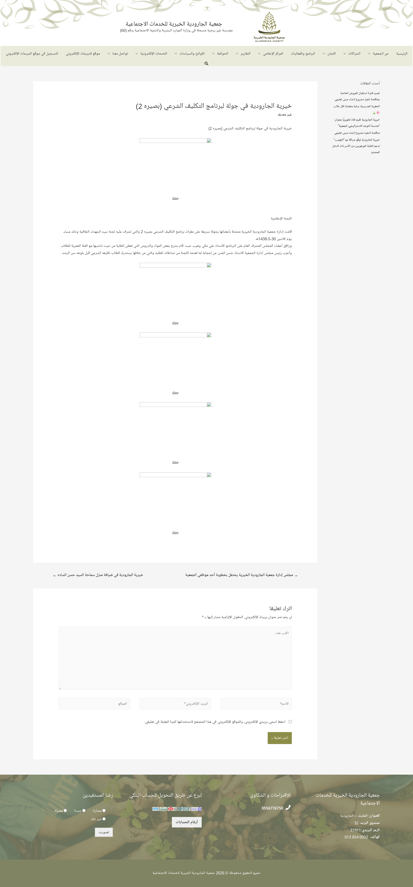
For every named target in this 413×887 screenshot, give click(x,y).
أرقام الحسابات (187, 822)
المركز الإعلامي (273, 53)
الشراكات (354, 53)
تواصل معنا (120, 53)
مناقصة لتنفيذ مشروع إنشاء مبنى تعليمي (357, 133)
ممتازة (97, 810)
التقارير (245, 53)
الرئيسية (402, 53)
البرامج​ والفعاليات (303, 53)
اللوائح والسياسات (192, 53)
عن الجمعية (381, 53)
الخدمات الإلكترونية (153, 53)
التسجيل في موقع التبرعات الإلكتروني (32, 53)
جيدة (78, 810)
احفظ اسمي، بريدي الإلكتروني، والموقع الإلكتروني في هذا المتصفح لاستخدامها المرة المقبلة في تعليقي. (214, 721)
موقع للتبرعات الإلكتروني (83, 53)
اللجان (331, 53)
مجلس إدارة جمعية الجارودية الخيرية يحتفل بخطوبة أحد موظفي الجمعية (241, 575)
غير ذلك (96, 819)
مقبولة (58, 810)
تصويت (104, 832)
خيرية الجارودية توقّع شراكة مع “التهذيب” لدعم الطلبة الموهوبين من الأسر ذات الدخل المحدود (356, 145)
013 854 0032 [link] (356, 837)
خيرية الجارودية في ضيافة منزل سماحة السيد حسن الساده (98, 575)
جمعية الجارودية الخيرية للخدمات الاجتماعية (173, 24)
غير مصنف (284, 114)
